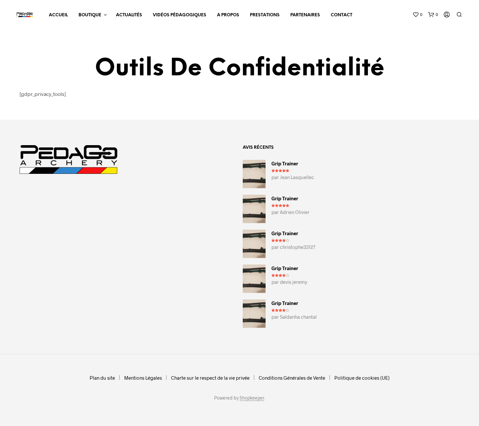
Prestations (265, 15)
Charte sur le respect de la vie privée (210, 378)
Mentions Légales (143, 378)
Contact (341, 15)
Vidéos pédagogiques (179, 15)
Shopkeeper (252, 398)
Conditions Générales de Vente (292, 378)
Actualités (129, 15)
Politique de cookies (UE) (362, 378)
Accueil (58, 15)
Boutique (90, 15)
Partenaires (305, 15)
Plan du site (102, 378)
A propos (228, 15)
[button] (417, 14)
